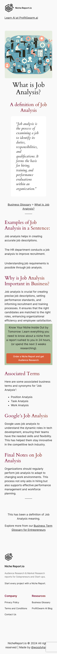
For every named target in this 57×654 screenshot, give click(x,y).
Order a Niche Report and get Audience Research (28, 358)
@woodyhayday (41, 647)
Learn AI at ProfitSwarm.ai (21, 17)
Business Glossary (19, 204)
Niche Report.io (23, 7)
